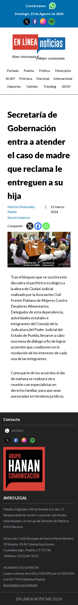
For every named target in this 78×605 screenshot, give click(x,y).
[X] (29, 226)
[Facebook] (38, 226)
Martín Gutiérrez (18, 218)
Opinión (32, 86)
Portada (13, 70)
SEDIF (66, 86)
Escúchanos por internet (20, 585)
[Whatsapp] (46, 226)
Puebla (29, 70)
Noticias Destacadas (21, 207)
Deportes (14, 86)
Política (44, 70)
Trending (49, 86)
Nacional (42, 78)
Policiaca (25, 78)
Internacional (62, 78)
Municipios (63, 70)
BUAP (10, 78)
